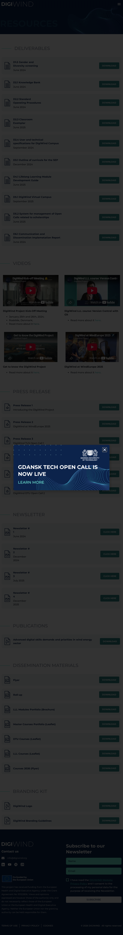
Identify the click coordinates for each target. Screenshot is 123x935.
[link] (62, 467)
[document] (61, 467)
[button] (104, 450)
